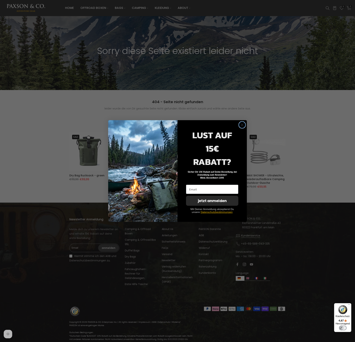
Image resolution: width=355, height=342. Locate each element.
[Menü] (349, 305)
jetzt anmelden (212, 200)
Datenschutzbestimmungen (217, 212)
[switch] (342, 328)
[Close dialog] (242, 125)
